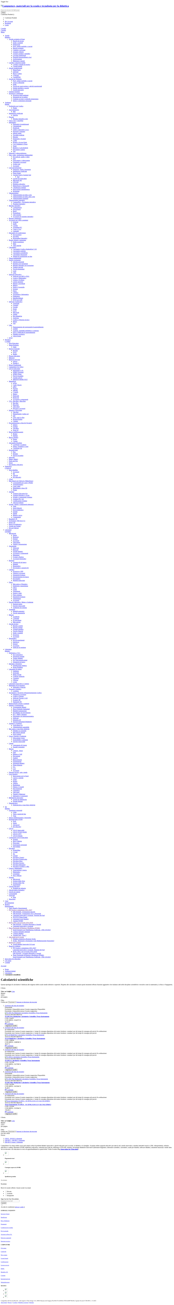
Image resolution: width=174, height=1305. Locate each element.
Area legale (4, 1302)
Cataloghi (3, 1251)
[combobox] (10, 10)
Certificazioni (4, 1262)
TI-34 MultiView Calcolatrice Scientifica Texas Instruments (25, 1038)
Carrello (3, 30)
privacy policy (19, 1207)
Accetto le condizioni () (13, 1207)
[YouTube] (6, 1297)
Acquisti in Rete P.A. (6, 1234)
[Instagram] (6, 1294)
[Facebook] (6, 1290)
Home (7, 969)
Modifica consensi (23, 1302)
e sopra (14, 1142)
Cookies (15, 1302)
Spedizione (4, 1217)
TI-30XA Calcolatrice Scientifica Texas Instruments (22, 1060)
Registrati (8, 23)
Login (7, 25)
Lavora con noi (5, 1265)
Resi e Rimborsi (5, 1221)
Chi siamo (3, 1248)
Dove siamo (4, 1255)
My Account (9, 21)
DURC (2, 1268)
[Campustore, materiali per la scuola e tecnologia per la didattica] (87, 6)
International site (5, 1279)
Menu (3, 32)
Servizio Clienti (5, 1214)
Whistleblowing (5, 1282)
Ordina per (4, 1002)
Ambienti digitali (10, 971)
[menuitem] (9, 902)
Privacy (10, 1302)
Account (3, 966)
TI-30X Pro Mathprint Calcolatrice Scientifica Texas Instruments (27, 1016)
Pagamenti (4, 1224)
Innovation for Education (69, 1149)
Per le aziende (4, 1231)
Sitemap (31, 1302)
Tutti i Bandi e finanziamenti (18, 908)
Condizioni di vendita (7, 1227)
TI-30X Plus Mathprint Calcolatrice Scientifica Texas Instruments (27, 1082)
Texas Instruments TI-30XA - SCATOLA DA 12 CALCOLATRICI (28, 1104)
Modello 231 (4, 1272)
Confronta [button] (9, 1024)
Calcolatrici (8, 973)
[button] (14, 1005)
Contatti (3, 1275)
